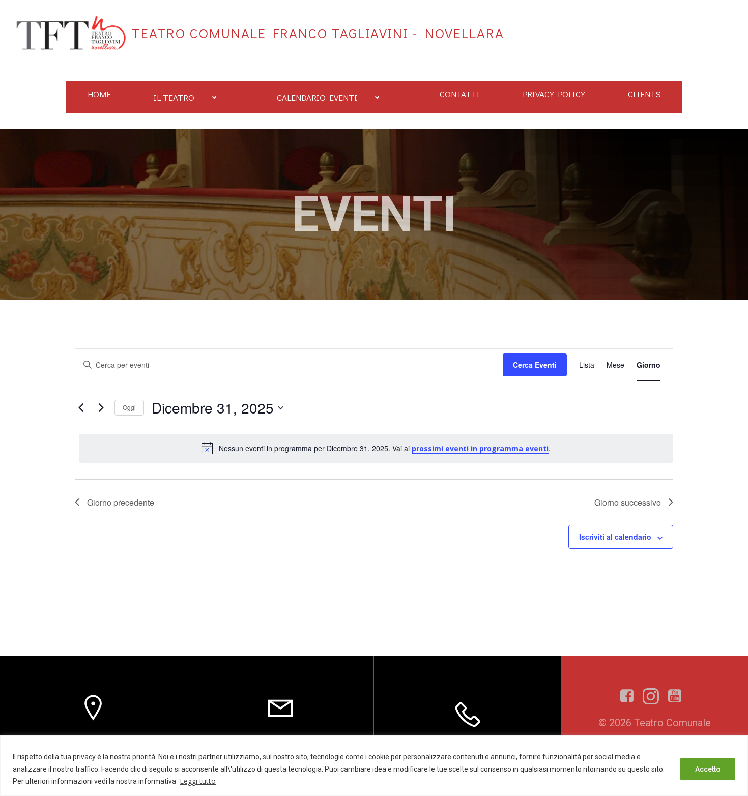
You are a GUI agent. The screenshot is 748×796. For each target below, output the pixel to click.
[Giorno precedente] (81, 408)
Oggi (129, 407)
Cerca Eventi (535, 365)
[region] (374, 765)
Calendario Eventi (317, 97)
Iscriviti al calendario (615, 537)
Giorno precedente (120, 502)
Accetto (708, 769)
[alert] (376, 448)
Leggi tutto (198, 781)
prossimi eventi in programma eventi (480, 448)
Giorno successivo (627, 502)
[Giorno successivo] (101, 408)
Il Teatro (174, 97)
